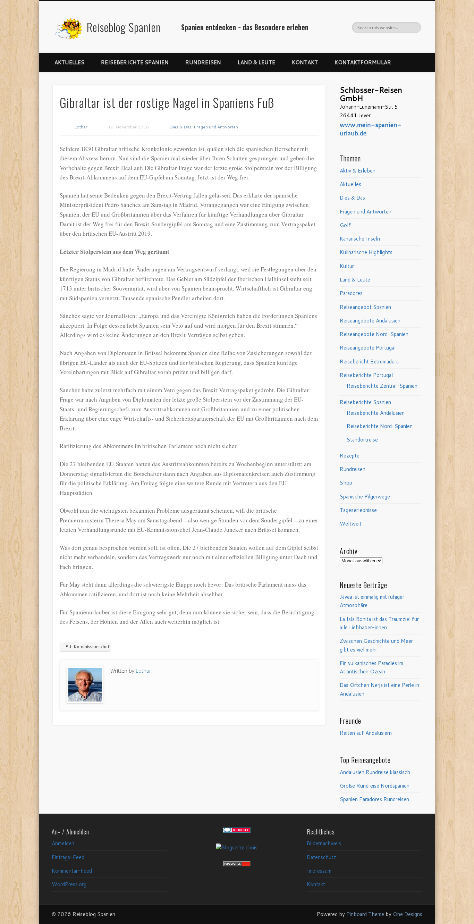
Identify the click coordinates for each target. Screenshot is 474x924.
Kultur (347, 266)
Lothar (80, 127)
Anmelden (63, 843)
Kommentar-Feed (72, 870)
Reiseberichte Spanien (135, 62)
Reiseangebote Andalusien (370, 320)
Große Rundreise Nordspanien (374, 785)
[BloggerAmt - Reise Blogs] (236, 847)
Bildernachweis (324, 843)
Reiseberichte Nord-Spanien (380, 426)
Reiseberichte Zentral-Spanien (382, 385)
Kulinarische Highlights (366, 252)
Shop (346, 482)
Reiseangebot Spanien (365, 307)
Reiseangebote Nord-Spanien (374, 334)
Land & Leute (256, 62)
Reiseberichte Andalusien (376, 413)
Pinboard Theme (365, 914)
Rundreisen (203, 62)
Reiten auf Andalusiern (366, 733)
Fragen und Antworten (216, 127)
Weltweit (351, 523)
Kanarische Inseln (360, 238)
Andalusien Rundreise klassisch (375, 772)
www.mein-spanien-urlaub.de (370, 128)
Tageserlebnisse (358, 510)
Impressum (319, 870)
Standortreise (362, 439)
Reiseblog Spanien (124, 27)
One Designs (407, 914)
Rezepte (349, 455)
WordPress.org (69, 884)
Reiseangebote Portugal (368, 347)
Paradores (351, 293)
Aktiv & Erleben (357, 170)
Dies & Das (180, 127)
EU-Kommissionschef (87, 646)
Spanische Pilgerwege (365, 496)
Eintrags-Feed (68, 857)
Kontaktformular (363, 62)
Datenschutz (321, 857)
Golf (345, 225)
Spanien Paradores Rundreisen (374, 799)
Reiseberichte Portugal (366, 375)
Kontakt (305, 62)
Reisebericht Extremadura (369, 361)
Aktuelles (69, 62)
